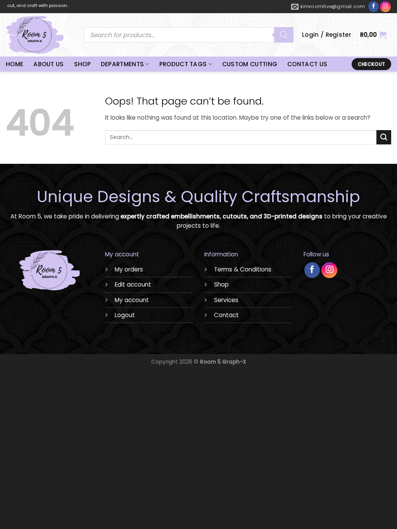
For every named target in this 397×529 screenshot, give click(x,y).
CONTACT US (307, 64)
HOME (14, 64)
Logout (125, 315)
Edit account (133, 284)
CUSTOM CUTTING (249, 64)
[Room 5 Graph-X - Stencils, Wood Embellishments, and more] (39, 35)
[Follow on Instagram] (385, 6)
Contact (226, 315)
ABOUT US (48, 64)
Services (226, 300)
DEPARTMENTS (122, 64)
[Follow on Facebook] (373, 6)
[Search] (283, 35)
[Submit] (383, 137)
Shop (221, 284)
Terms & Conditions (242, 269)
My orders (129, 269)
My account (132, 300)
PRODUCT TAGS (183, 64)
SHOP (82, 64)
